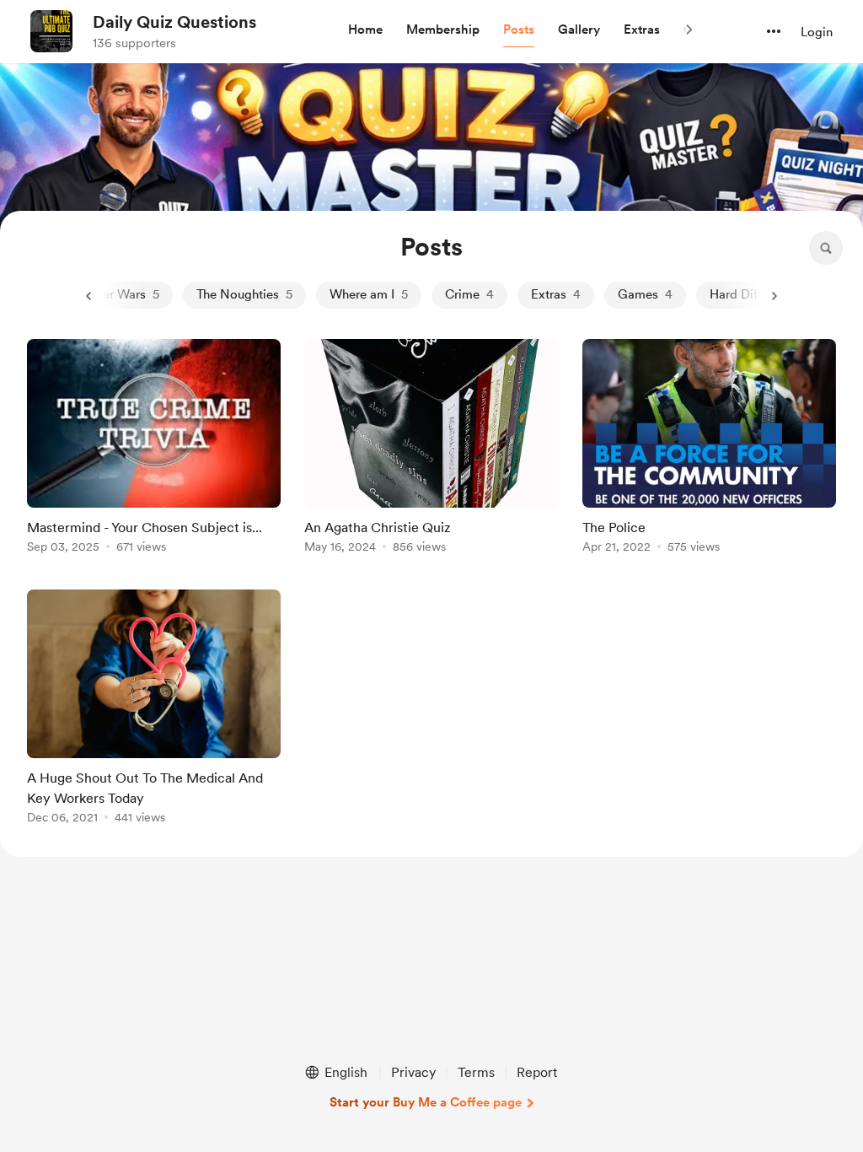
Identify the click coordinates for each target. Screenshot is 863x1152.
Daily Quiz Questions (174, 22)
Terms (476, 1072)
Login (817, 32)
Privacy (413, 1072)
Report (537, 1072)
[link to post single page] (153, 449)
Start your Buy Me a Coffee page (426, 1102)
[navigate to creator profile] (51, 31)
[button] (365, 30)
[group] (153, 449)
